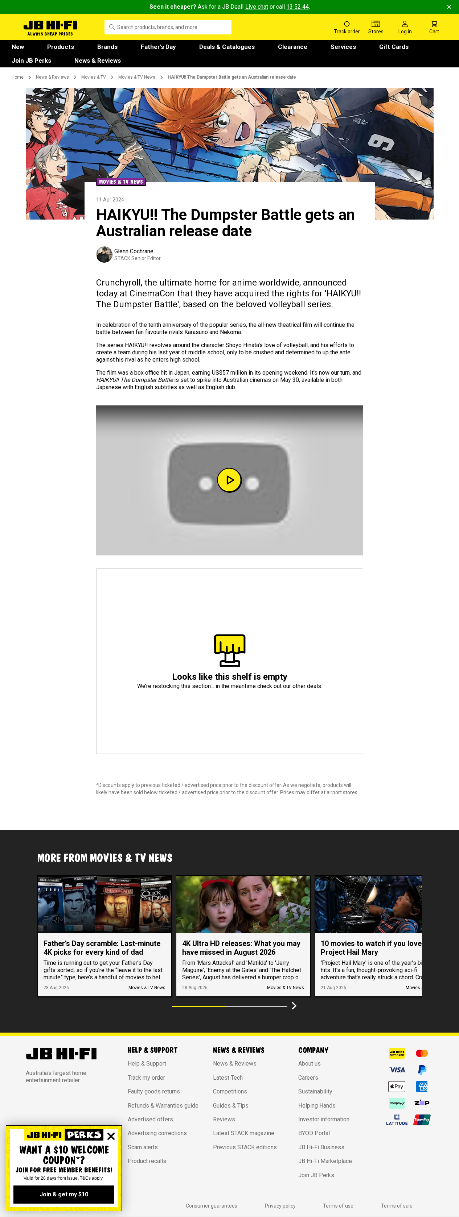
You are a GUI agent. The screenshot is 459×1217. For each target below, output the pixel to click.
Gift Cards (394, 46)
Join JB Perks (31, 60)
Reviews (224, 1119)
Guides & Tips (231, 1105)
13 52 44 (297, 6)
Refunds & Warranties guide (163, 1105)
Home (18, 77)
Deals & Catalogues (227, 46)
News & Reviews (97, 60)
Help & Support (147, 1063)
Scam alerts (143, 1147)
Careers (308, 1077)
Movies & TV (93, 77)
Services (343, 46)
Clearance (292, 46)
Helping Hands (317, 1105)
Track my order (146, 1077)
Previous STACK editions (245, 1147)
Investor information (323, 1119)
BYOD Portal (314, 1133)
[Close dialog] (111, 1136)
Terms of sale (397, 1206)
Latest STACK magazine (243, 1133)
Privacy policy (280, 1206)
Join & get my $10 (64, 1194)
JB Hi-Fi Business (321, 1147)
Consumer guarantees (211, 1206)
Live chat (256, 6)
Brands (107, 46)
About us (309, 1063)
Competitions (230, 1091)
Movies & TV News (136, 77)
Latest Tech (228, 1077)
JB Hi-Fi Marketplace (325, 1161)
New (18, 46)
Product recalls (147, 1161)
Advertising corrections (157, 1133)
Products (60, 46)
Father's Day (158, 46)
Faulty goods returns (154, 1091)
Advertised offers (150, 1119)
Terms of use (338, 1206)
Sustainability (315, 1091)
